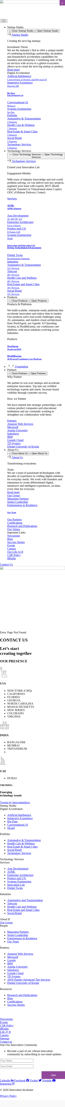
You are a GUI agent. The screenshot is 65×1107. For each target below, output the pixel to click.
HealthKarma (24, 357)
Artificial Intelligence (27, 78)
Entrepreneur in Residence (22, 505)
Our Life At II (15, 551)
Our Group (13, 495)
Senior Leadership (17, 501)
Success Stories (16, 542)
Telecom (13, 273)
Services (12, 198)
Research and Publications (22, 526)
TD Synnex (14, 443)
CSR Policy (14, 555)
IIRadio (11, 558)
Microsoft (12, 427)
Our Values (13, 529)
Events (11, 545)
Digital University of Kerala (23, 446)
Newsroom (13, 535)
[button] (14, 376)
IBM (10, 436)
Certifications (14, 522)
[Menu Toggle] (3, 21)
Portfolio (12, 115)
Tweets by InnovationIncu (15, 802)
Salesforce (13, 433)
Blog (10, 538)
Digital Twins (18, 257)
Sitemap (4, 1038)
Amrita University (17, 430)
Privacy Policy (8, 1095)
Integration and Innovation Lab (24, 246)
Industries (12, 261)
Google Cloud (15, 440)
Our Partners (14, 519)
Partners (11, 420)
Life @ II (5, 1031)
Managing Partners (18, 498)
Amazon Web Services (20, 423)
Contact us (6, 1041)
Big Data (15, 94)
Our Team (11, 512)
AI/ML (14, 207)
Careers (11, 548)
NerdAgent (14, 347)
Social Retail (14, 139)
